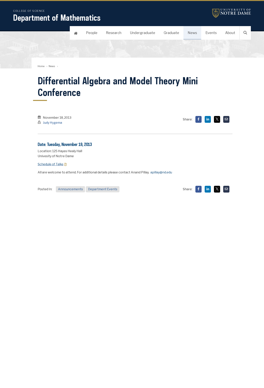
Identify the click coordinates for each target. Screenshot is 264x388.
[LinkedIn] (208, 119)
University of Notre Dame (231, 13)
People (91, 33)
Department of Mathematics (56, 17)
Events (211, 33)
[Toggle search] (245, 33)
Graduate (171, 33)
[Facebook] (198, 119)
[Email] (226, 119)
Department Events (102, 189)
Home (41, 66)
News (192, 33)
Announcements (70, 189)
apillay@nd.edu (161, 172)
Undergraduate (142, 33)
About (230, 33)
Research (113, 33)
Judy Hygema (52, 123)
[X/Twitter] (217, 119)
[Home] (76, 33)
